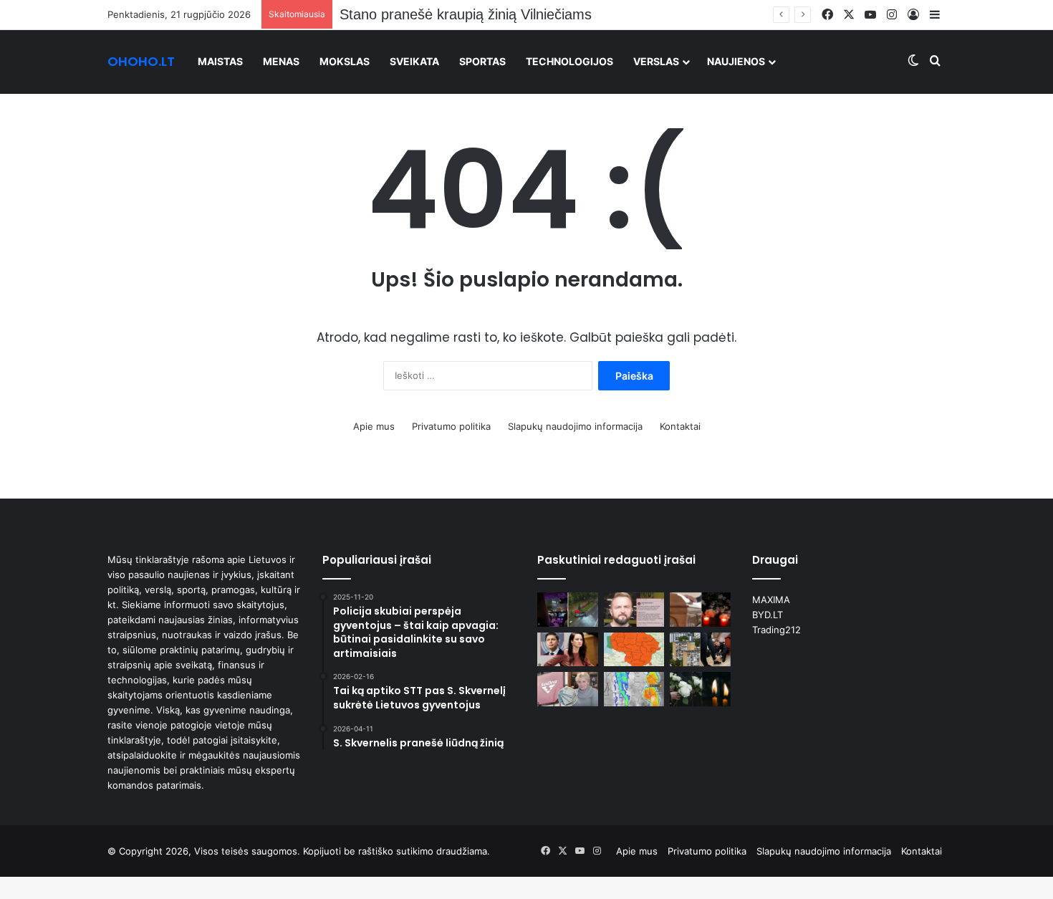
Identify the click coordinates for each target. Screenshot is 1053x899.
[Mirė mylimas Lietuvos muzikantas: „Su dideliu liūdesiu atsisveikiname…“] (700, 609)
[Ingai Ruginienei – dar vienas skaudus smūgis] (567, 650)
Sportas (482, 61)
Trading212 (776, 629)
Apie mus (374, 426)
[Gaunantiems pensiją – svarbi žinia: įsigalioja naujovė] (567, 689)
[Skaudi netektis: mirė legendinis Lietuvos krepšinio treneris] (700, 689)
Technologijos (569, 61)
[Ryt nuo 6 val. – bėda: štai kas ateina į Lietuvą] (634, 650)
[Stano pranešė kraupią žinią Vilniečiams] (634, 609)
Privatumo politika (451, 426)
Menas (281, 61)
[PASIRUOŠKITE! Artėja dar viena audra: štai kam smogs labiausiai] (634, 689)
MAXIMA (771, 599)
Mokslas (344, 61)
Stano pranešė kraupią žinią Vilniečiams (466, 14)
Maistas (220, 61)
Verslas (656, 61)
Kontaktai (680, 426)
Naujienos (736, 61)
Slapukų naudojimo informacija (575, 426)
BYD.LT (767, 614)
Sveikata (414, 61)
